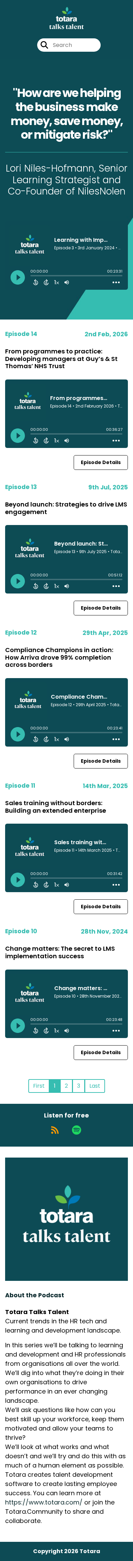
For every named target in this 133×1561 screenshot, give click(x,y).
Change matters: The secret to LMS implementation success (60, 952)
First (39, 1086)
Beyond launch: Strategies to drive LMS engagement (66, 508)
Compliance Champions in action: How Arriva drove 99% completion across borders (59, 657)
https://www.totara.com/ (44, 1502)
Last (94, 1086)
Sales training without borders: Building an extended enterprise (55, 807)
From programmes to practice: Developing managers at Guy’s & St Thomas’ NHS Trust (61, 358)
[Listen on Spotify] (77, 1130)
